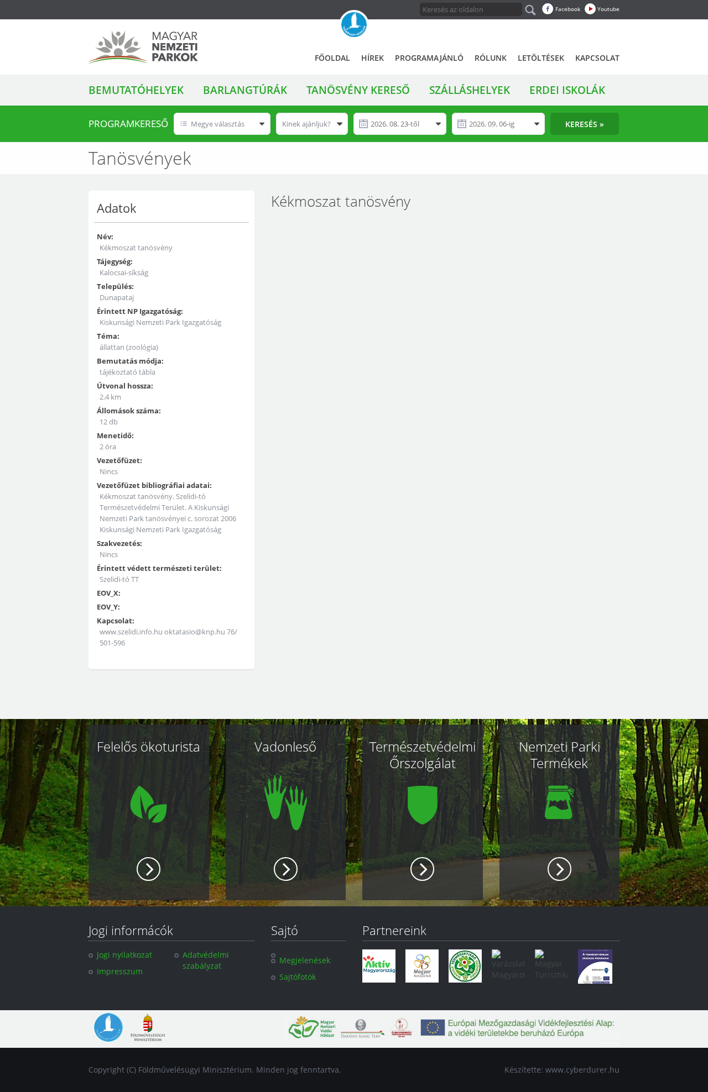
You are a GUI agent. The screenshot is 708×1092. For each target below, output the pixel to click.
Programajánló (429, 58)
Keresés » (584, 124)
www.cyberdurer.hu (582, 1069)
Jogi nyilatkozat (124, 954)
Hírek (372, 58)
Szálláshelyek (469, 90)
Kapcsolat (597, 58)
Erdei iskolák (567, 90)
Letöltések (541, 58)
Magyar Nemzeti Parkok (143, 47)
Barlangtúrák (245, 90)
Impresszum (120, 971)
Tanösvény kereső (358, 90)
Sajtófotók (297, 977)
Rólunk (491, 58)
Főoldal (332, 58)
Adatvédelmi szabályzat (206, 960)
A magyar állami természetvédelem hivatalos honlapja (354, 25)
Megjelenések (304, 960)
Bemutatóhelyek (136, 90)
